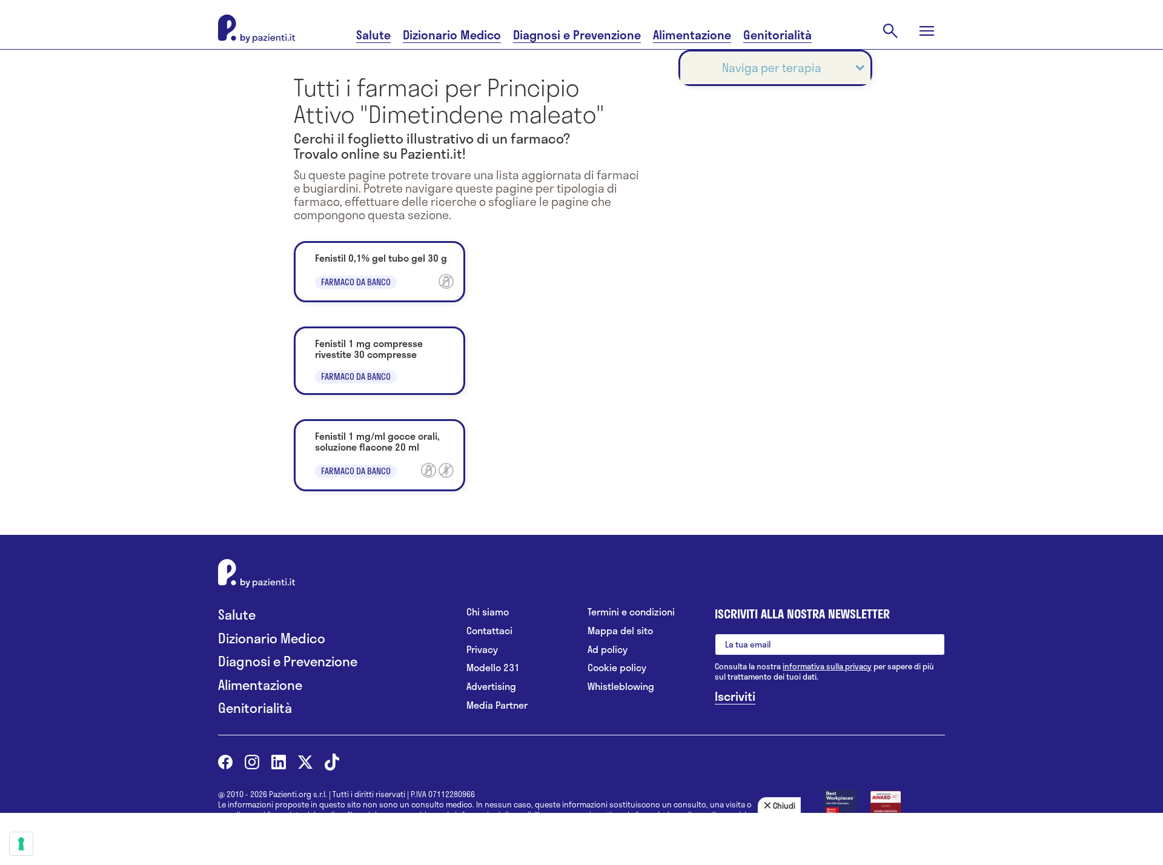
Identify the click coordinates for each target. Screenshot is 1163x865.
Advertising (491, 686)
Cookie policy (617, 667)
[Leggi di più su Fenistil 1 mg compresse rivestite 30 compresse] (379, 360)
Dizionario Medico (452, 35)
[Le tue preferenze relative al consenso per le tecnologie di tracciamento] (21, 843)
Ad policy (608, 649)
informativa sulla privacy (827, 666)
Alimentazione (692, 35)
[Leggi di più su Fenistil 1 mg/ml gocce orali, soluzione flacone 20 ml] (379, 455)
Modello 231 (493, 667)
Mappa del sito (620, 631)
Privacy (482, 649)
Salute (373, 35)
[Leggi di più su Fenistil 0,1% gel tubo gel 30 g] (379, 271)
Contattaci (489, 631)
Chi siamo (487, 612)
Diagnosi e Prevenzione (577, 35)
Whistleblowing (621, 686)
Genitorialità (777, 35)
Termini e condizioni (631, 612)
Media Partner (497, 705)
